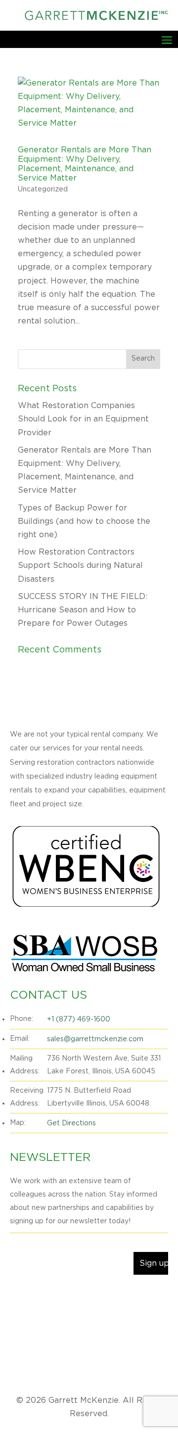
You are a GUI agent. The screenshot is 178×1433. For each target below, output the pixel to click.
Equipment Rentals (89, 1342)
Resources (117, 1371)
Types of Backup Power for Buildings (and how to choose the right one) (84, 521)
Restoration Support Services (67, 1356)
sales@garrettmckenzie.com (95, 1039)
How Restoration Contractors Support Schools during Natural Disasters (80, 565)
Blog (134, 1356)
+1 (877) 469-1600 (78, 1019)
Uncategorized (43, 189)
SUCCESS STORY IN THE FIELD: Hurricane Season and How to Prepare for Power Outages (82, 610)
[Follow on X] (37, 1298)
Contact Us (71, 1371)
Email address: (39, 1242)
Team (160, 1356)
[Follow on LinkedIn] (57, 1298)
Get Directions (71, 1123)
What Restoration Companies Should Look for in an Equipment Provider (83, 419)
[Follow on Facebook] (18, 1298)
